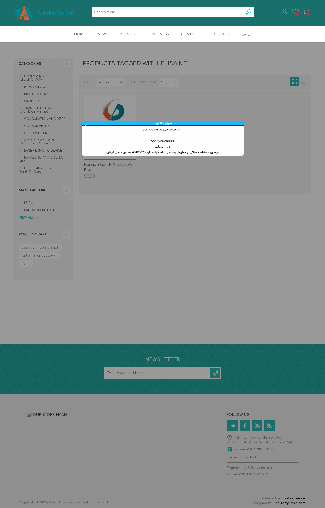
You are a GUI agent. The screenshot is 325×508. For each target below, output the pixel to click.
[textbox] (167, 12)
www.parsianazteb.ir (162, 141)
